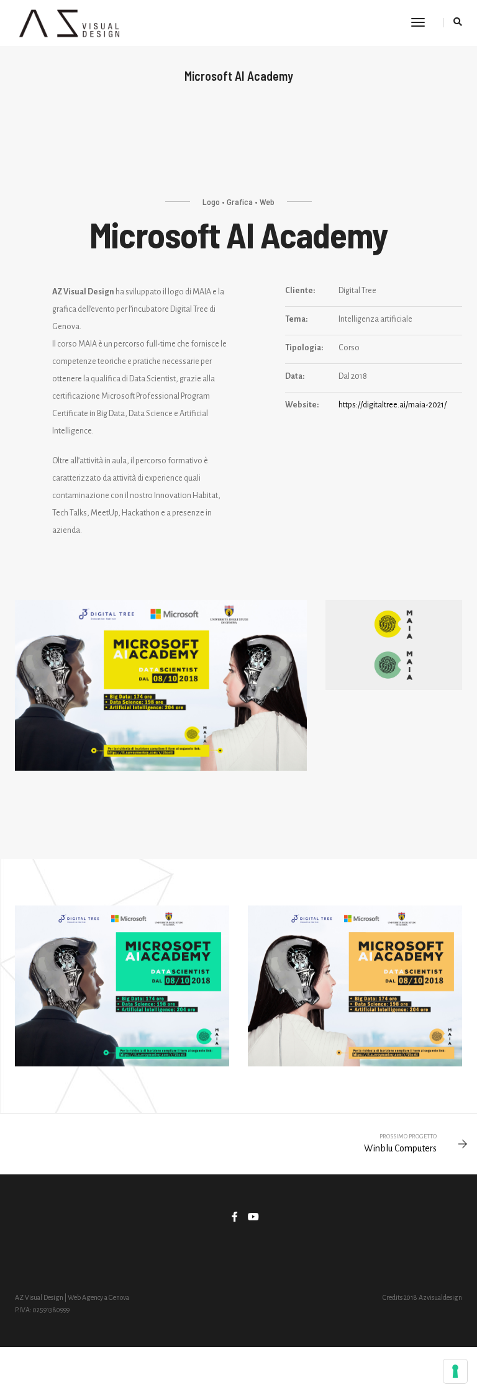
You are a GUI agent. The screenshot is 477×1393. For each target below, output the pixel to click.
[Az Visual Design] (69, 22)
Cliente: (300, 290)
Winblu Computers (400, 1148)
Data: (294, 376)
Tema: (296, 319)
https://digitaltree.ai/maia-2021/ (392, 405)
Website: (302, 405)
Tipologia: (304, 347)
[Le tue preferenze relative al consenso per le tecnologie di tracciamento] (455, 1371)
